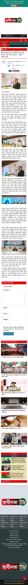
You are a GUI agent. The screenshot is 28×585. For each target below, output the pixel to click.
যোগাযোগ (21, 3)
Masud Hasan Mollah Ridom (16, 61)
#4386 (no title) (9, 3)
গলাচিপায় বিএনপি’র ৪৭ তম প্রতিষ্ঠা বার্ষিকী (12, 357)
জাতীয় (5, 49)
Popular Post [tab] (14, 456)
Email (5, 313)
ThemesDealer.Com (18, 583)
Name (5, 308)
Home (16, 3)
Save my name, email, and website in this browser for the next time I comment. (13, 329)
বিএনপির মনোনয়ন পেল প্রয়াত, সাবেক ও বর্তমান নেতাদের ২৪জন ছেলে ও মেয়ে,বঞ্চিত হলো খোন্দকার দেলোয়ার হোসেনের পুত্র (13, 477)
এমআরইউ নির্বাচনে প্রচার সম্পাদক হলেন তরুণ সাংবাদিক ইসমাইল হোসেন (18, 467)
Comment (6, 290)
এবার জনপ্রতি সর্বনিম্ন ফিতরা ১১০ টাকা (11, 428)
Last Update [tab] (14, 453)
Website (5, 319)
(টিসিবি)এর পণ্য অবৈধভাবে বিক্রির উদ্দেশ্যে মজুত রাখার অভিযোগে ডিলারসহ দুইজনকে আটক (18, 461)
